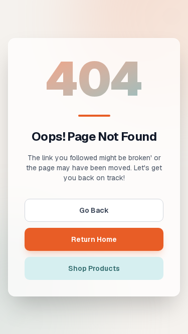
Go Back (94, 210)
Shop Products (94, 268)
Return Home (94, 239)
